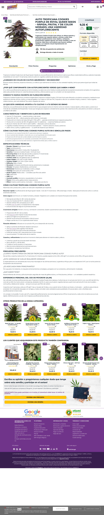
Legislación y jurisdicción (80, 433)
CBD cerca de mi (19, 433)
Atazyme (12, 215)
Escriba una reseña (35, 402)
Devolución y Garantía (59, 424)
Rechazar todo (77, 508)
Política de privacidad (79, 426)
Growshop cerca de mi (21, 429)
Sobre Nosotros (19, 425)
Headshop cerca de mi (21, 431)
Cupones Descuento (39, 428)
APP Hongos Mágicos (40, 437)
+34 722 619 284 (19, 1)
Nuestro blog (37, 426)
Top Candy (12, 228)
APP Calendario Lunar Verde (42, 435)
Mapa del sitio (57, 433)
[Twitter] (17, 449)
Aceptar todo (60, 508)
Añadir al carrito (89, 58)
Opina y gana (40, 32)
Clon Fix (14, 204)
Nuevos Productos (39, 424)
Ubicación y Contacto (21, 427)
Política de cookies (78, 428)
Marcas (36, 433)
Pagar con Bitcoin (58, 431)
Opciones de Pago (58, 429)
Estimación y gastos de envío (61, 426)
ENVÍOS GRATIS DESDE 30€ (40, 1)
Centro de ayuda (58, 428)
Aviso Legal (76, 424)
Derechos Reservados (79, 435)
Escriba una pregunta (35, 397)
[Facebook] (14, 449)
